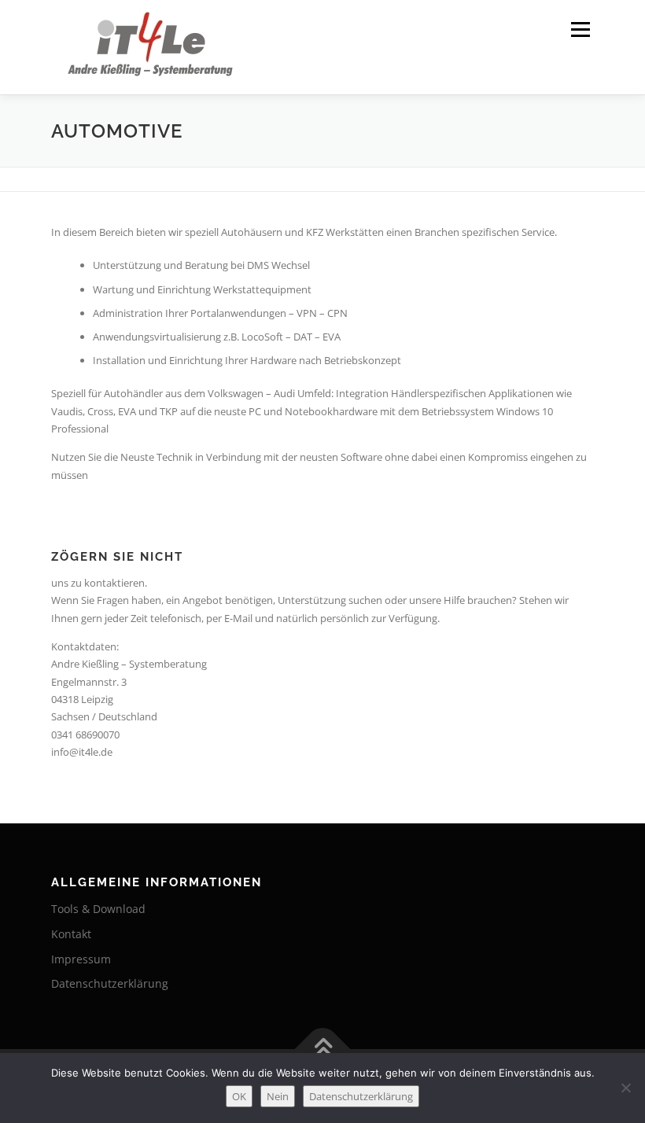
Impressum (81, 959)
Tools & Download (98, 908)
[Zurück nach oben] (323, 1049)
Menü (580, 29)
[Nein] (625, 1087)
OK (239, 1096)
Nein (278, 1096)
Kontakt (71, 933)
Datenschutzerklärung (109, 983)
